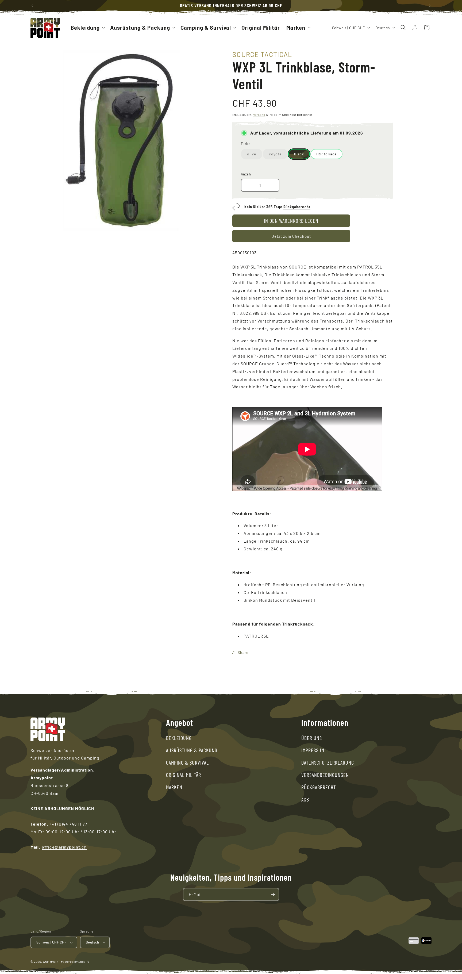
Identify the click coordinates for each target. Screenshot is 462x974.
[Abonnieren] (273, 894)
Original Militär (183, 775)
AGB (305, 799)
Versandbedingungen (325, 775)
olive (254, 155)
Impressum (312, 750)
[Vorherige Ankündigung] (32, 6)
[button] (87, 27)
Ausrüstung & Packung (191, 750)
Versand (259, 114)
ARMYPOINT (51, 961)
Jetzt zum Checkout (291, 236)
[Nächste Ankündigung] (430, 6)
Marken (174, 787)
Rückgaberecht (296, 206)
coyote (278, 155)
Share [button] (243, 652)
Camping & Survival (187, 762)
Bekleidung (179, 738)
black (299, 154)
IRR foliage (326, 154)
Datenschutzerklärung (327, 762)
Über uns (311, 738)
